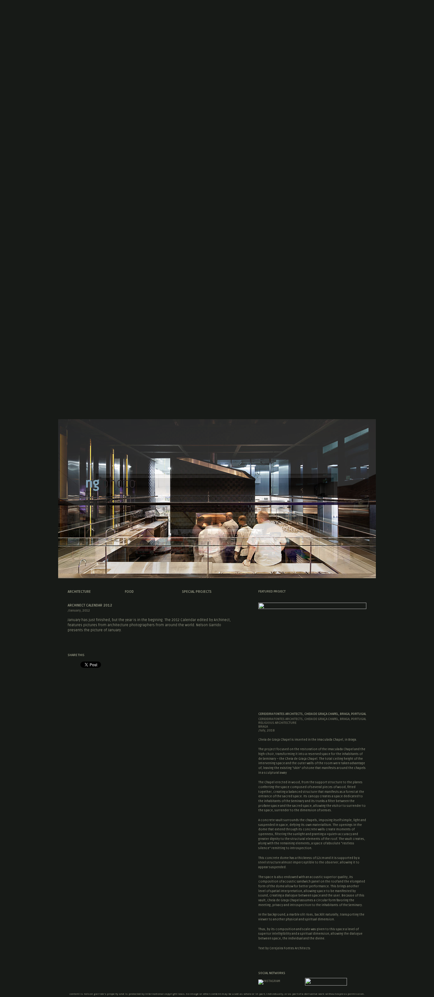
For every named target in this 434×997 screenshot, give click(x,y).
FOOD (129, 592)
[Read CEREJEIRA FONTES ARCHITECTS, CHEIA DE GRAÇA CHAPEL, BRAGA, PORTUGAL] (312, 607)
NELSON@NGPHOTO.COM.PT (104, 502)
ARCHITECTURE (79, 592)
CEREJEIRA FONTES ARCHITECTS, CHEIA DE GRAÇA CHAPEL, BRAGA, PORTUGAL (312, 714)
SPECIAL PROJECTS (197, 592)
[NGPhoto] (109, 491)
